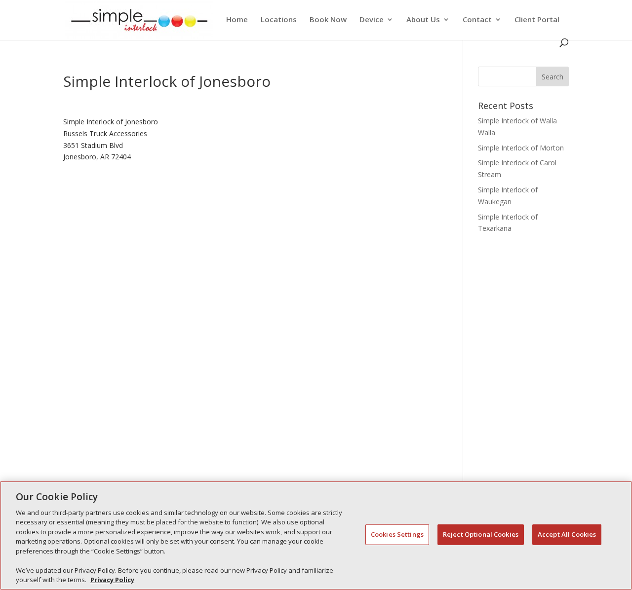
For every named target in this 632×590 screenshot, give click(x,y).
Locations (279, 20)
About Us (423, 20)
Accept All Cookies (567, 534)
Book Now (328, 20)
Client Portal (536, 20)
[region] (316, 535)
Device (371, 20)
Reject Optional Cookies (480, 534)
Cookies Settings (397, 534)
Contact (477, 20)
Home (237, 20)
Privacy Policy (112, 579)
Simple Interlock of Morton (521, 147)
